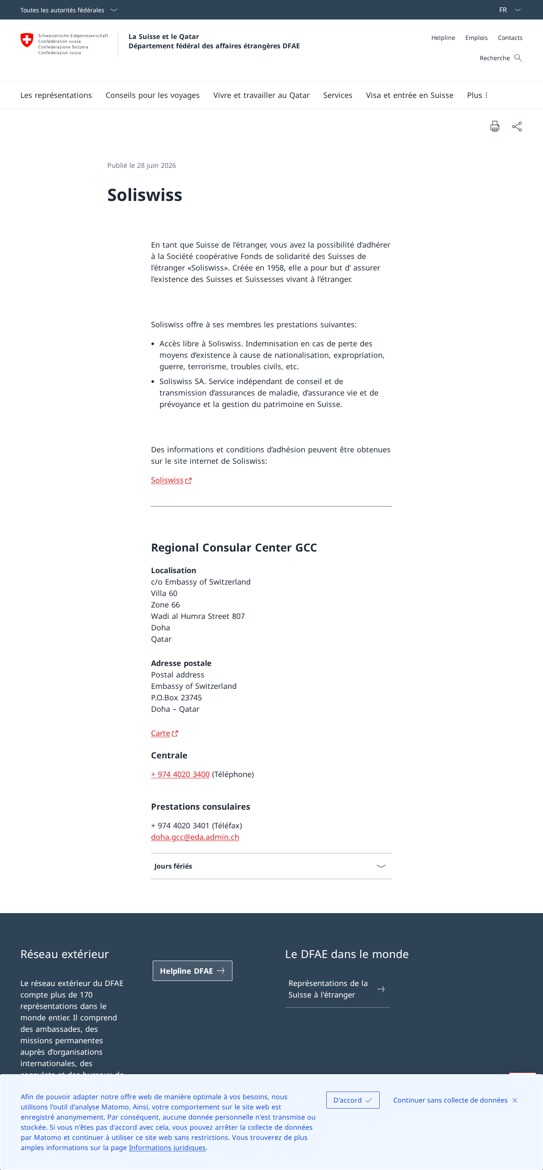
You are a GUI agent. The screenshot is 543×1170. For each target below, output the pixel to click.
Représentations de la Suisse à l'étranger (328, 989)
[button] (56, 95)
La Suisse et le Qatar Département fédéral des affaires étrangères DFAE (214, 41)
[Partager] (517, 126)
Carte (160, 733)
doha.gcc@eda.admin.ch (195, 837)
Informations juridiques (167, 1147)
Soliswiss (167, 480)
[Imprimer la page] (495, 126)
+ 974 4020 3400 (180, 774)
